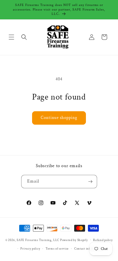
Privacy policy (30, 249)
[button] (11, 37)
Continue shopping (59, 117)
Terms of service (57, 249)
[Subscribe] (90, 181)
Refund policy (103, 240)
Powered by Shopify (74, 240)
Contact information (88, 249)
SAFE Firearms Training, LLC (38, 240)
